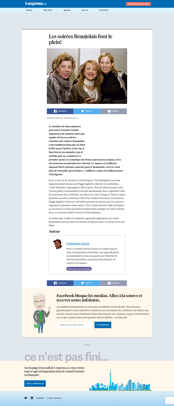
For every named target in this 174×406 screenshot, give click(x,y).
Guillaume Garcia (77, 243)
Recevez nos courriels (138, 3)
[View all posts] (79, 269)
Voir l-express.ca (35, 383)
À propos (40, 398)
